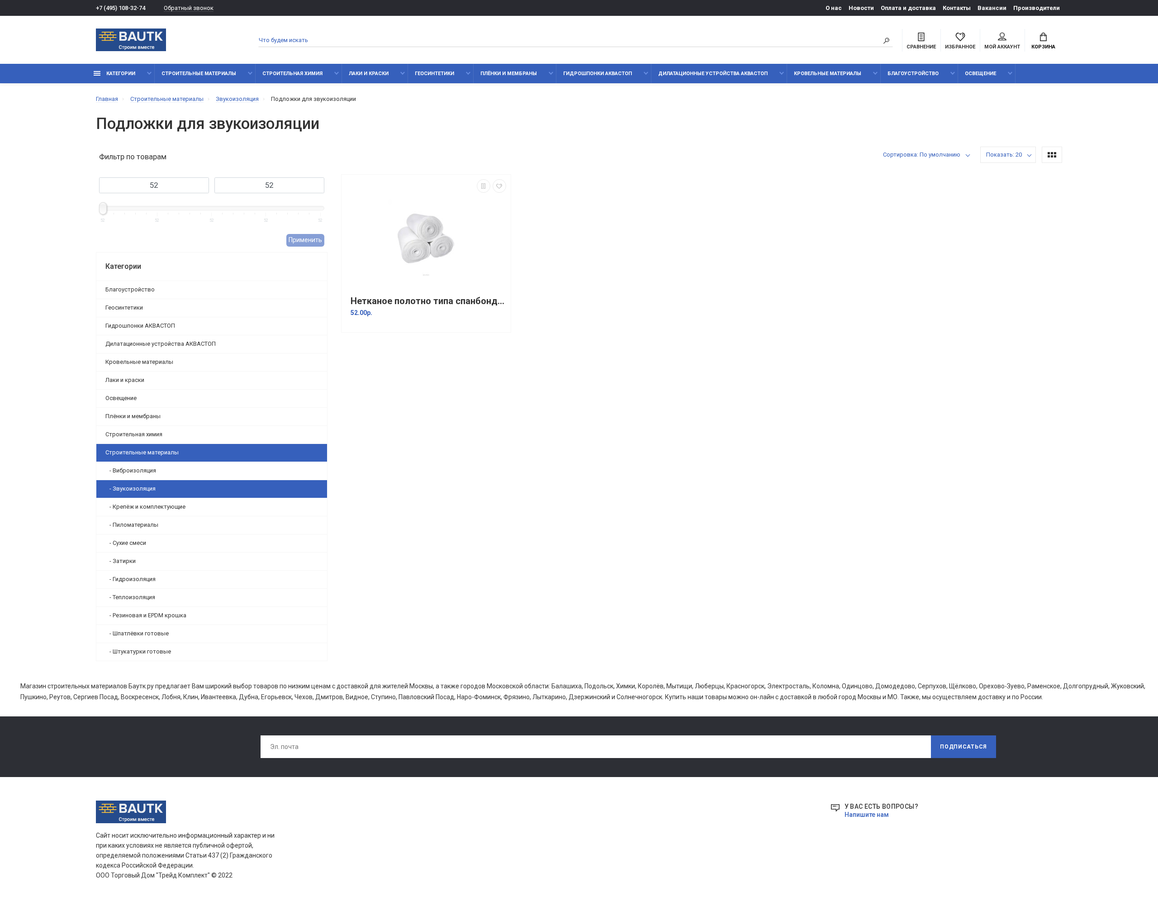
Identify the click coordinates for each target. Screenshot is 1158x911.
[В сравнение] (483, 186)
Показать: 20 (1004, 154)
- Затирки (120, 561)
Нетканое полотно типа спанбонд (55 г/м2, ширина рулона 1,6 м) (428, 301)
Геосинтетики (434, 73)
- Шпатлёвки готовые (137, 633)
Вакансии (992, 8)
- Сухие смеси (125, 542)
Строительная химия (292, 73)
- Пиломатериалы (131, 524)
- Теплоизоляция (130, 597)
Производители (1036, 8)
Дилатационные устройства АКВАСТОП (713, 73)
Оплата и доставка (908, 8)
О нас (834, 8)
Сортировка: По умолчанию (921, 154)
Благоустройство (913, 73)
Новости (861, 8)
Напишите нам (867, 814)
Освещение (980, 73)
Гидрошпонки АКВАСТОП (597, 73)
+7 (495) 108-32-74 (120, 8)
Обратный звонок (189, 8)
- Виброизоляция (130, 470)
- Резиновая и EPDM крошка (145, 615)
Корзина (1043, 47)
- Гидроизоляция (130, 579)
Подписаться (963, 747)
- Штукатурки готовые (138, 651)
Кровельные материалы (827, 73)
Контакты (957, 8)
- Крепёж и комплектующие (145, 506)
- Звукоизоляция (130, 488)
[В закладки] (499, 186)
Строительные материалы (198, 73)
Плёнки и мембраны (508, 73)
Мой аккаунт (1002, 47)
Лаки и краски (369, 73)
